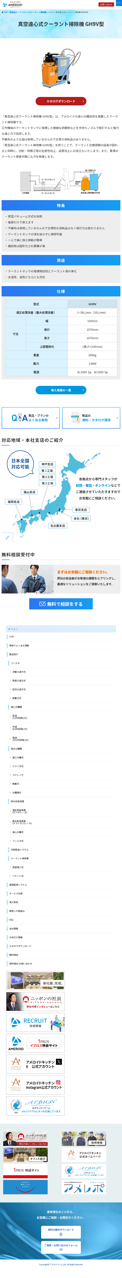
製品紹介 (13, 654)
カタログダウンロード (61, 101)
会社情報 (13, 928)
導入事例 (13, 902)
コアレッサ (18, 775)
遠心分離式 (18, 757)
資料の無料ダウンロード (61, 1229)
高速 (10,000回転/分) (20, 738)
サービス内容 (16, 893)
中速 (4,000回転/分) (19, 727)
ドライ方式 (18, 766)
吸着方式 (16, 698)
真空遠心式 (18, 867)
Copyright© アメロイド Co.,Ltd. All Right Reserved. (61, 1264)
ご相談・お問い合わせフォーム (61, 1245)
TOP (11, 636)
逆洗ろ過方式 (19, 689)
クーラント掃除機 (20, 858)
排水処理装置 (17, 801)
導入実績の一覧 (61, 390)
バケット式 (18, 875)
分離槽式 (16, 792)
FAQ (11, 919)
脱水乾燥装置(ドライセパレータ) (22, 822)
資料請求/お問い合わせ (20, 963)
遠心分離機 (16, 706)
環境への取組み (17, 911)
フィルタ (15, 663)
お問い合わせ (106, 4)
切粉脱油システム (20, 849)
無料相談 (13, 954)
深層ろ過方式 (19, 671)
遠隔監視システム (18, 884)
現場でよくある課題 (19, 645)
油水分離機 (16, 748)
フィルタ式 (18, 840)
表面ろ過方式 (19, 680)
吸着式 (15, 783)
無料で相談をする (65, 604)
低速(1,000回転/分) (19, 716)
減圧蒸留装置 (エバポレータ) (19, 811)
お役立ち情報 (16, 937)
